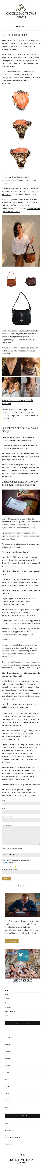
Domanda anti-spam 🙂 (10, 868)
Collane (7, 1003)
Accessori (8, 990)
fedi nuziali (6, 194)
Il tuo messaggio (7, 825)
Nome (3, 800)
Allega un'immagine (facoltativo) (12, 848)
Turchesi (7, 1101)
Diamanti (8, 1051)
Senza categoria (10, 1011)
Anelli (6, 994)
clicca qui (6, 354)
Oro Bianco (8, 1037)
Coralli (7, 1073)
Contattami (12, 941)
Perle (6, 1080)
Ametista (8, 1058)
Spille (6, 1015)
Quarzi (7, 1087)
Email (3, 808)
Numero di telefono (8, 817)
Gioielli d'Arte (9, 1144)
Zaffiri (7, 1108)
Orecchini (8, 1007)
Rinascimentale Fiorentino (13, 1137)
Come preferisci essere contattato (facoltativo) (16, 861)
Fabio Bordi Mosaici (11, 211)
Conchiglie (8, 1065)
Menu (22, 26)
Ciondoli (7, 999)
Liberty (7, 1123)
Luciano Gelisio (33, 208)
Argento (7, 1044)
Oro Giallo (8, 1030)
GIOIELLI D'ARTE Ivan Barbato (21, 15)
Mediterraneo (9, 1130)
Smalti (7, 1094)
